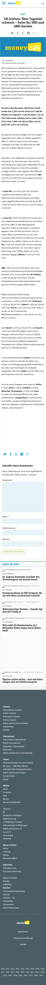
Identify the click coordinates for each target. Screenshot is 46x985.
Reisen (6, 855)
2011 (32, 972)
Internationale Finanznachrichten (17, 769)
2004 (26, 975)
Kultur (5, 849)
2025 (7, 969)
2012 (27, 972)
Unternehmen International (14, 740)
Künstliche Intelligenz (12, 816)
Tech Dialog (8, 836)
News (23, 14)
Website (5, 539)
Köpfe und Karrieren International (17, 753)
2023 (17, 969)
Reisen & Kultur (9, 845)
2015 (12, 972)
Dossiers (6, 888)
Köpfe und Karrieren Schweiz (15, 723)
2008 (5, 975)
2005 (20, 975)
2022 (22, 969)
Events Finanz (9, 776)
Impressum (23, 932)
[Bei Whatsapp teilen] (23, 33)
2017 (2, 972)
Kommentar (8, 480)
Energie (6, 881)
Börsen (6, 799)
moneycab (9, 61)
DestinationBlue (10, 858)
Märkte (6, 786)
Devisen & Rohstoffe (11, 802)
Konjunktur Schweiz (11, 717)
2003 (31, 975)
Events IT (7, 832)
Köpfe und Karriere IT (12, 829)
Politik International (11, 743)
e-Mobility (7, 885)
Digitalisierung (9, 819)
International (8, 736)
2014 (17, 972)
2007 (10, 975)
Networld (7, 839)
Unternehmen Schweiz (12, 710)
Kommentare (8, 905)
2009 (42, 972)
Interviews (7, 865)
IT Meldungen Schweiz (12, 822)
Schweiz (6, 707)
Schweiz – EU (9, 898)
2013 (22, 972)
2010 (37, 972)
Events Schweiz (9, 720)
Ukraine (6, 895)
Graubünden (8, 727)
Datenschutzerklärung (23, 938)
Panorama (7, 750)
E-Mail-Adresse (9, 528)
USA (5, 796)
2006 (15, 975)
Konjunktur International (13, 746)
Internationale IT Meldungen (15, 825)
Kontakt (23, 945)
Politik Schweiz (9, 713)
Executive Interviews (12, 872)
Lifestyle (6, 852)
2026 (2, 969)
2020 (32, 969)
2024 (12, 969)
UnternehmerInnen (11, 908)
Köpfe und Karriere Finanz (14, 773)
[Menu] (4, 3)
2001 (41, 975)
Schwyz (6, 730)
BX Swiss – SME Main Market (15, 766)
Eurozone (7, 792)
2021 (27, 969)
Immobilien (8, 901)
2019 (37, 969)
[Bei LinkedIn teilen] (28, 33)
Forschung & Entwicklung (14, 891)
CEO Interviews (9, 868)
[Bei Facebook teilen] (18, 33)
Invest (5, 779)
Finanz (6, 759)
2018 (42, 969)
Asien (5, 789)
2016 (7, 972)
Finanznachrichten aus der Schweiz (18, 763)
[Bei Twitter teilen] (12, 33)
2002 (36, 975)
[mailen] (34, 33)
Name (5, 517)
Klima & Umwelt (10, 878)
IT (4, 812)
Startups (6, 809)
